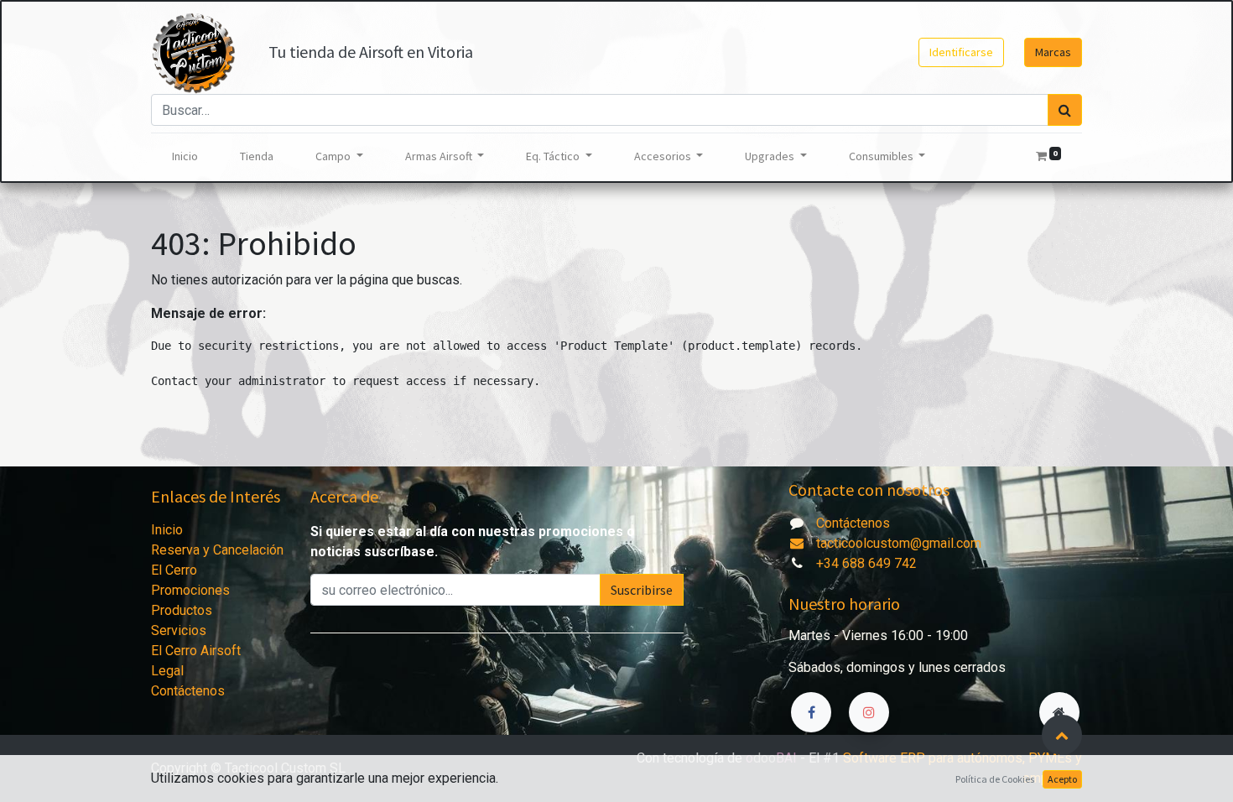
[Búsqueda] (1065, 110)
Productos (181, 610)
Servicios (178, 630)
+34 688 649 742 (866, 563)
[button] (1062, 735)
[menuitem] (185, 156)
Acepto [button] (1062, 779)
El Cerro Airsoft (196, 651)
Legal (167, 671)
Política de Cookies (994, 779)
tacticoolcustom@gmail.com (897, 543)
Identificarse (961, 52)
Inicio (167, 530)
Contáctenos (188, 691)
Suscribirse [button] (642, 589)
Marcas (1053, 52)
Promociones (190, 590)
